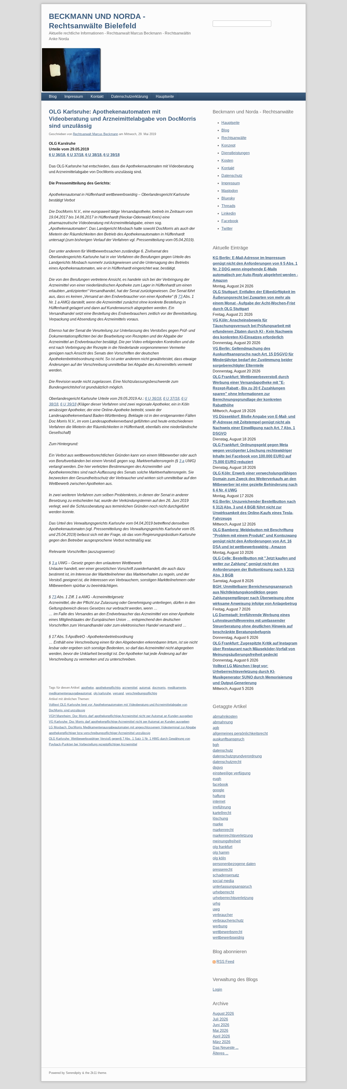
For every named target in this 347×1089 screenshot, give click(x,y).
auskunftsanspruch (228, 739)
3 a (181, 461)
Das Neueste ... (225, 1048)
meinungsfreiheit (227, 841)
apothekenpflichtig (108, 687)
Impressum (73, 96)
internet (219, 801)
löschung (220, 818)
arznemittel (129, 687)
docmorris (159, 687)
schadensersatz (226, 875)
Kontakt (97, 96)
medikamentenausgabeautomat (70, 693)
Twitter (227, 228)
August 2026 (223, 1014)
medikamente (177, 687)
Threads (228, 206)
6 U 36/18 (57, 155)
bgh (216, 745)
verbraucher (223, 915)
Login (217, 989)
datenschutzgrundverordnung (237, 756)
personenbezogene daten (234, 864)
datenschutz (223, 750)
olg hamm (221, 852)
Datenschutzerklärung (129, 96)
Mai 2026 (220, 1031)
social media (223, 881)
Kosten (227, 160)
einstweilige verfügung (231, 773)
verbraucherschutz (228, 920)
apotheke (87, 687)
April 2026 (221, 1036)
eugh (217, 779)
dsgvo (218, 767)
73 (180, 297)
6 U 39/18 (111, 155)
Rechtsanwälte (233, 138)
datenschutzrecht (227, 762)
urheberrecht (223, 892)
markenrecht (223, 830)
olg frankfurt (222, 847)
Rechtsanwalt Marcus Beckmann (95, 134)
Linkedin (228, 213)
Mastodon (229, 191)
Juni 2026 (221, 1025)
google (218, 790)
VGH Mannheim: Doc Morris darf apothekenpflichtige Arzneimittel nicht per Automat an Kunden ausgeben (121, 716)
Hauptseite (165, 96)
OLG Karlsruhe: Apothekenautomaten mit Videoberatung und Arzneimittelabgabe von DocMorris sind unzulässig (122, 118)
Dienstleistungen (235, 153)
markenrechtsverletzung (233, 835)
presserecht (222, 869)
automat (144, 687)
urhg (216, 903)
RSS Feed (225, 962)
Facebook (229, 221)
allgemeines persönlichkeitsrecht (240, 733)
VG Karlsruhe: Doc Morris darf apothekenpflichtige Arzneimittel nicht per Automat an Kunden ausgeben (119, 721)
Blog (53, 96)
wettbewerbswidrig (228, 937)
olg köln (219, 858)
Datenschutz (231, 176)
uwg (216, 909)
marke (218, 824)
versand (118, 693)
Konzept (228, 145)
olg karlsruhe (102, 693)
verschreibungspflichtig (141, 693)
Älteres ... (220, 1053)
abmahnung (223, 722)
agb (216, 728)
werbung (220, 926)
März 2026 (221, 1042)
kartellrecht (222, 813)
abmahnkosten (225, 716)
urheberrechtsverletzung (233, 898)
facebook (220, 784)
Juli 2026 (220, 1019)
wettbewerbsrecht (227, 932)
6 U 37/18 (75, 155)
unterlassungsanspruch (232, 886)
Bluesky (228, 198)
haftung (219, 796)
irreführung (222, 807)
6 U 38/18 (93, 155)
